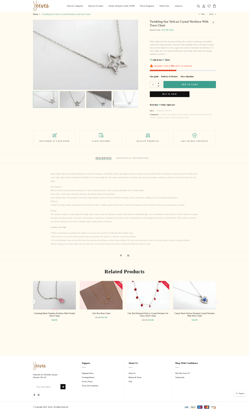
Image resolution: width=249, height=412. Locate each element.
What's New (164, 6)
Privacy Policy (87, 382)
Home (35, 14)
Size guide (154, 76)
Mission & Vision (135, 377)
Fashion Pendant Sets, (193, 114)
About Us (132, 373)
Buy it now (169, 94)
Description (104, 158)
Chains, (164, 114)
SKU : (152, 111)
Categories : (154, 114)
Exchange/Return (88, 377)
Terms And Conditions (90, 386)
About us (178, 6)
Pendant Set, (207, 114)
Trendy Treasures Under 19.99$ (121, 6)
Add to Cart (189, 85)
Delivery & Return (169, 76)
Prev (203, 14)
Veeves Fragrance (147, 6)
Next (211, 14)
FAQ (130, 382)
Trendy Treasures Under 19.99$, (163, 118)
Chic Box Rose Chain (101, 313)
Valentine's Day (183, 118)
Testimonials (179, 377)
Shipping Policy (88, 373)
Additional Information (132, 158)
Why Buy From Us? (182, 373)
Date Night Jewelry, (175, 114)
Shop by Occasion (95, 6)
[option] (85, 55)
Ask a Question (187, 76)
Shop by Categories (75, 6)
